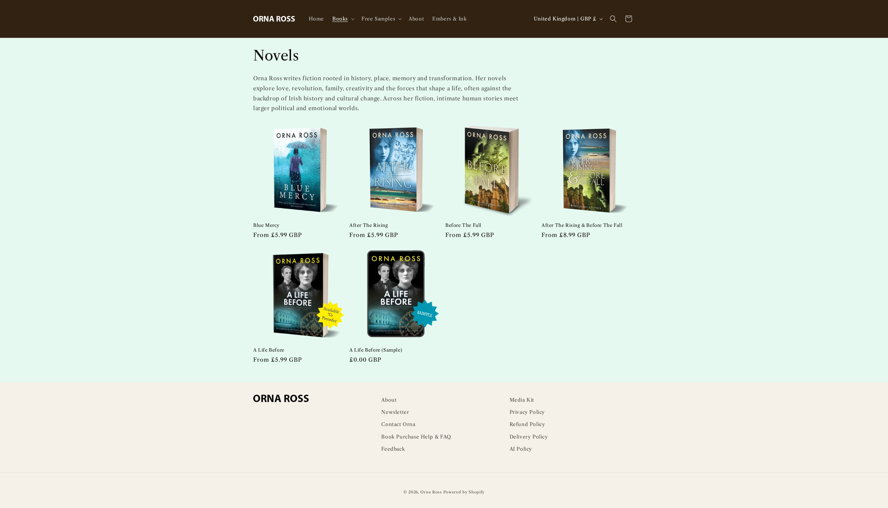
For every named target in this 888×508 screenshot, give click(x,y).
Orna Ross (431, 492)
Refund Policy (527, 424)
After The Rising (368, 225)
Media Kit (522, 400)
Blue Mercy (266, 225)
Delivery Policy (529, 437)
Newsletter (395, 412)
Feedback (393, 449)
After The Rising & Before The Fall (581, 225)
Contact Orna (398, 424)
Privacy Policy (527, 412)
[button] (342, 18)
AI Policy (521, 449)
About (388, 400)
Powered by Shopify (464, 492)
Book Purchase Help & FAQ (416, 437)
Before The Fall (463, 225)
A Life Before (268, 350)
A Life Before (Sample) (375, 350)
